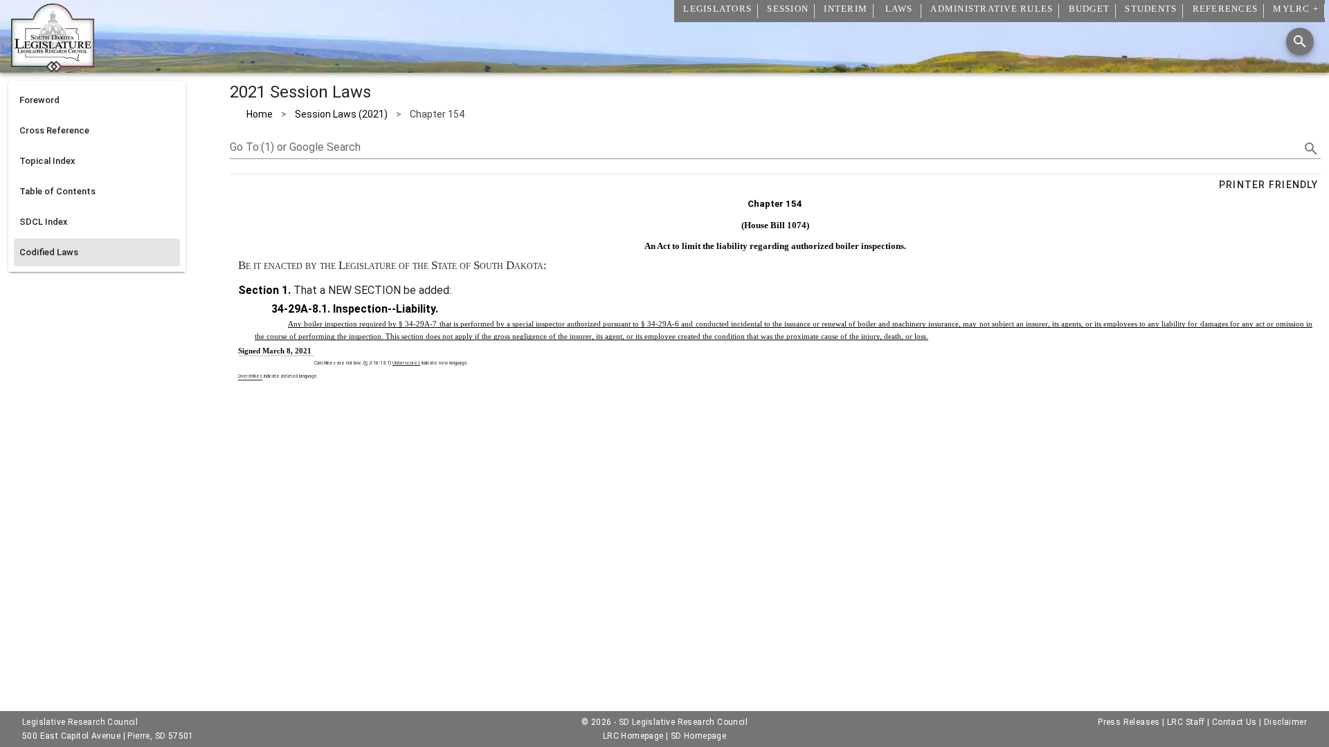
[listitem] (97, 100)
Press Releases (1129, 722)
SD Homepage (698, 736)
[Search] (1300, 41)
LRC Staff (1186, 722)
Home (259, 114)
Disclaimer (1285, 722)
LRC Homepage (633, 736)
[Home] (52, 67)
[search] (1311, 148)
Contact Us (1234, 722)
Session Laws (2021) (341, 114)
